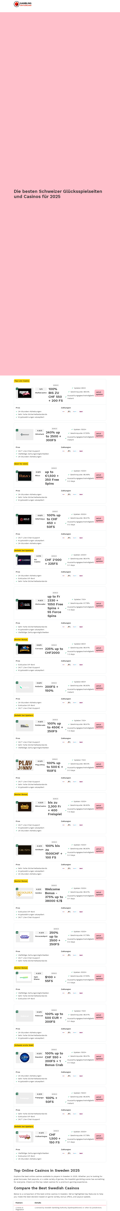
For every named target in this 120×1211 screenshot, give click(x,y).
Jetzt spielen (99, 393)
